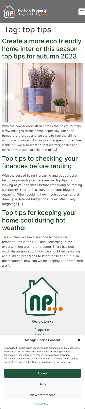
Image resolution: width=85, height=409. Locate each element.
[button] (79, 340)
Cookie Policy (40, 404)
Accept (42, 373)
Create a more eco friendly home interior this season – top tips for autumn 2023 (42, 48)
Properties (42, 329)
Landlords (42, 334)
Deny (42, 384)
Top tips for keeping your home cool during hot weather (39, 220)
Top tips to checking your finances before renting (40, 162)
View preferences (42, 395)
